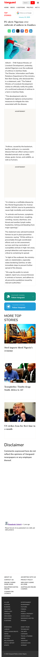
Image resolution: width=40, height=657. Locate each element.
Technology (25, 629)
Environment (25, 604)
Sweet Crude (25, 627)
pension (23, 620)
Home (6, 7)
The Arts (24, 631)
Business (7, 607)
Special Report (9, 643)
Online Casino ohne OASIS (9, 583)
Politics (30, 7)
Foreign (23, 609)
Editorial (7, 614)
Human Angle (25, 616)
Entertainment (26, 602)
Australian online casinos (28, 588)
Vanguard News (10, 2)
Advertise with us (28, 577)
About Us (8, 577)
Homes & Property (27, 614)
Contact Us (9, 580)
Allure (6, 602)
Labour (6, 629)
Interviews (8, 627)
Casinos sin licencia (8, 592)
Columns (7, 609)
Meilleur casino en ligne (27, 583)
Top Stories (7, 14)
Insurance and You (27, 618)
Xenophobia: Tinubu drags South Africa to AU (17, 388)
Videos (23, 638)
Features (24, 607)
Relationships (9, 640)
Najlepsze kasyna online (11, 588)
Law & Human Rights (11, 631)
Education (7, 618)
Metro (6, 634)
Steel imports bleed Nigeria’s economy (18, 349)
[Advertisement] (20, 126)
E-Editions (21, 7)
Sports (6, 645)
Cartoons (24, 634)
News (12, 7)
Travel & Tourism (26, 636)
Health (23, 611)
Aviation (7, 604)
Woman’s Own (25, 643)
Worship (24, 645)
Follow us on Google (25, 13)
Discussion (7, 616)
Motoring (7, 636)
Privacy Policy (27, 580)
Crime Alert (8, 611)
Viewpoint (24, 640)
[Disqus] (20, 494)
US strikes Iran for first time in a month (19, 427)
